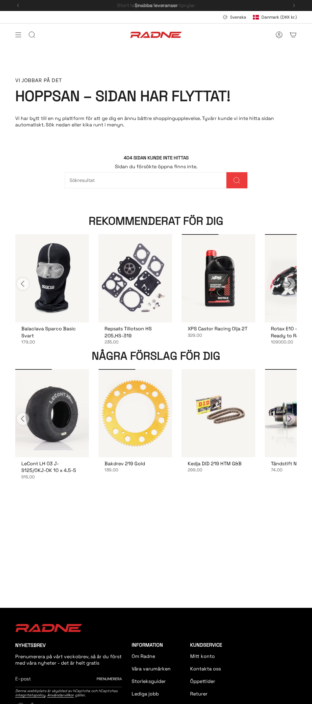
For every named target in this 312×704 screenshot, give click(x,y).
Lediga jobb (145, 694)
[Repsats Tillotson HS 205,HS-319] (135, 278)
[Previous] (18, 5)
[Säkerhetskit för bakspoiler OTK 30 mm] (218, 278)
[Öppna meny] (18, 35)
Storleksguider (149, 681)
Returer (198, 694)
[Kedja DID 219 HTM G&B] (218, 413)
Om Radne (143, 656)
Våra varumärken (151, 669)
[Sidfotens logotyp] (48, 628)
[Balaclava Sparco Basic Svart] (52, 278)
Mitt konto (202, 656)
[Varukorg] (293, 35)
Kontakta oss (205, 669)
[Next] (294, 5)
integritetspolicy (30, 695)
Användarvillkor (60, 695)
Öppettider (202, 681)
